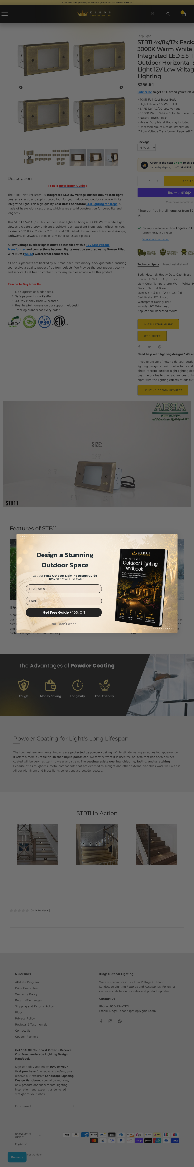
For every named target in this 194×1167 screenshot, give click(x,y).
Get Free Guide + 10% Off (64, 612)
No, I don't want (64, 624)
